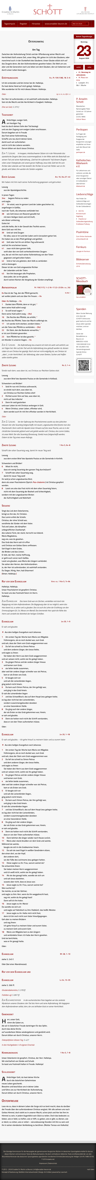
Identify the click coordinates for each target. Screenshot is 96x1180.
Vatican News (81, 119)
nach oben (90, 1169)
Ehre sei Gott (7, 106)
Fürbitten (5, 995)
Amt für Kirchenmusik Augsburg (81, 213)
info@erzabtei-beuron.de (42, 1169)
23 (84, 49)
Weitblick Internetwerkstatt (28, 1172)
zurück (78, 67)
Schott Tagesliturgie (84, 36)
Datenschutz (52, 1163)
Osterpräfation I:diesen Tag (12, 1039)
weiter (89, 67)
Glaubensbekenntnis (9, 990)
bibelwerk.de (80, 186)
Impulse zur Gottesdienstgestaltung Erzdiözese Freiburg (84, 221)
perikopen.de (80, 152)
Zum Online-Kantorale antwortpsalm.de (84, 237)
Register (23, 23)
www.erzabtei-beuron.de (56, 23)
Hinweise (36, 23)
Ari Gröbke (47, 1172)
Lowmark (64, 1172)
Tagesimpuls (9, 23)
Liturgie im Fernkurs (83, 251)
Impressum (43, 1163)
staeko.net (50, 1159)
